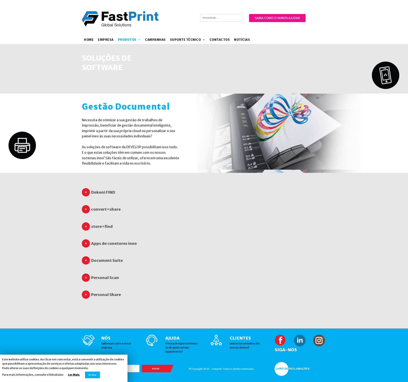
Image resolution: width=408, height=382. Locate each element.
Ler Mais (74, 374)
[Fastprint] (120, 18)
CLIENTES (240, 338)
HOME (89, 40)
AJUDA (172, 338)
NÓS (105, 338)
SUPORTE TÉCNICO (185, 40)
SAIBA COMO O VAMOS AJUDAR (277, 18)
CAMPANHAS (155, 40)
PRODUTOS (127, 40)
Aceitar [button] (92, 374)
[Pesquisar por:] (221, 18)
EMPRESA (106, 40)
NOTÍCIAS (242, 40)
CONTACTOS (220, 40)
